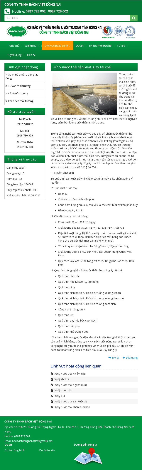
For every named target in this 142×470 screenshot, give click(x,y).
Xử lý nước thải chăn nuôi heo (72, 407)
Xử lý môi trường (18, 93)
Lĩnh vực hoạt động (56, 45)
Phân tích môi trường (20, 101)
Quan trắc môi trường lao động (22, 76)
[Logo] (71, 31)
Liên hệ (31, 55)
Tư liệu (121, 45)
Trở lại (115, 357)
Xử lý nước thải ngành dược (70, 385)
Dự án (79, 45)
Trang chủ (13, 45)
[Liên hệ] (88, 457)
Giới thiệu (31, 45)
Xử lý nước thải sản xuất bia (70, 401)
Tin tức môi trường (100, 45)
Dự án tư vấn (47, 450)
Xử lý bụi (59, 396)
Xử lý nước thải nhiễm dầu (70, 373)
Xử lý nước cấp (63, 390)
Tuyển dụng (14, 55)
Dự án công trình (14, 450)
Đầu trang (131, 357)
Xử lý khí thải (62, 379)
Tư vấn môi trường (19, 86)
